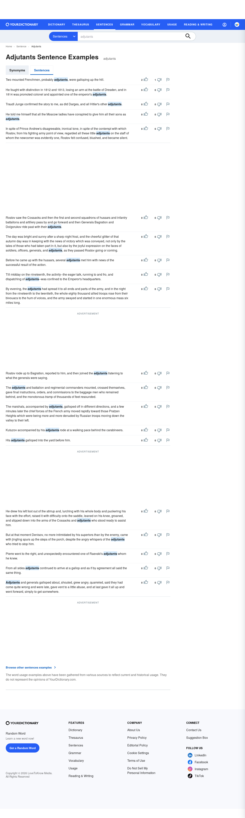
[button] (224, 24)
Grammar (75, 753)
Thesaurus (76, 737)
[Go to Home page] (22, 24)
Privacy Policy (137, 737)
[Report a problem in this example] (168, 79)
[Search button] (190, 36)
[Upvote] (146, 79)
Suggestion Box (197, 737)
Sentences (60, 36)
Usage (73, 768)
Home (9, 46)
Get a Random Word (23, 748)
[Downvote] (159, 79)
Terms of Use (136, 760)
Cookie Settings (138, 753)
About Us (133, 730)
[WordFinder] (237, 24)
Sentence (21, 46)
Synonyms (17, 70)
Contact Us (193, 730)
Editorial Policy (137, 745)
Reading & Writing (81, 776)
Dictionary (75, 730)
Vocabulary (76, 760)
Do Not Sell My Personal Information (141, 770)
